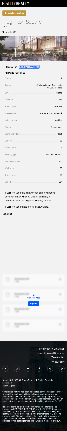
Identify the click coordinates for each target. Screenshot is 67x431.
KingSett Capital (29, 67)
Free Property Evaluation (52, 348)
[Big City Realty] (15, 3)
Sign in (33, 304)
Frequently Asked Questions (50, 353)
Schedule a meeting (14, 13)
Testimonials (58, 357)
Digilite (12, 386)
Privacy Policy (58, 361)
